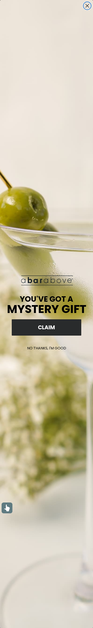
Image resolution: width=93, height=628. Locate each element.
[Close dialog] (87, 6)
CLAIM (46, 327)
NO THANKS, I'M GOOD (46, 348)
